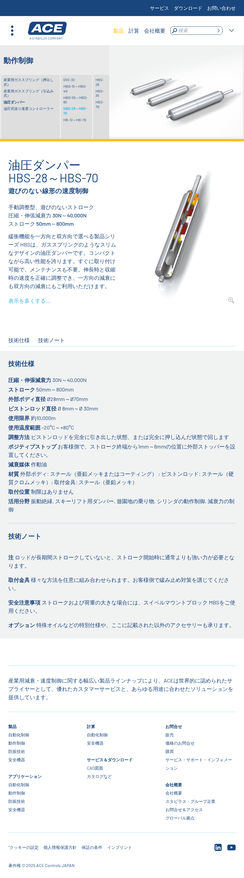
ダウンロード (188, 8)
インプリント (119, 847)
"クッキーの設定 (23, 847)
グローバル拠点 (180, 817)
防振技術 (16, 751)
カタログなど (99, 776)
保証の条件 (92, 847)
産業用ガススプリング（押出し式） (29, 82)
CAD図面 (95, 767)
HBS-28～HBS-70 (75, 110)
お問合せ (173, 726)
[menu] (139, 30)
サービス (159, 8)
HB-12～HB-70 (74, 120)
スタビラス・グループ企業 (190, 801)
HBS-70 (100, 104)
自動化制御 (18, 734)
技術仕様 (19, 340)
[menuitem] (118, 30)
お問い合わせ (221, 8)
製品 (12, 726)
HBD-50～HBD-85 (75, 99)
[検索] (218, 30)
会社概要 (173, 784)
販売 (169, 734)
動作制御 (16, 743)
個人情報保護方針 (60, 847)
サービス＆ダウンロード (110, 759)
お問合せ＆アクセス (184, 809)
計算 (91, 726)
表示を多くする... (29, 300)
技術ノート (51, 340)
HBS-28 (100, 82)
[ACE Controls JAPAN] (47, 31)
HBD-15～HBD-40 (75, 88)
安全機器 (16, 759)
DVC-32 (69, 80)
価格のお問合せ (180, 743)
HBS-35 (100, 93)
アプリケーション (25, 776)
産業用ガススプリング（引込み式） (29, 93)
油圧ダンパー (14, 102)
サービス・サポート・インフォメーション (198, 763)
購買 (169, 751)
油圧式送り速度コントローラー (29, 108)
